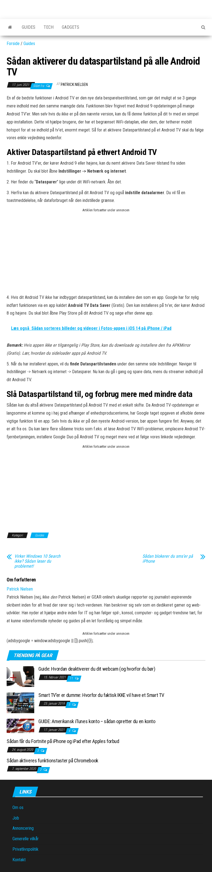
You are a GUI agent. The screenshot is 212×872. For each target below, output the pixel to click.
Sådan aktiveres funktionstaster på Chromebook (52, 760)
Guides (28, 27)
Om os (17, 807)
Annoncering (23, 828)
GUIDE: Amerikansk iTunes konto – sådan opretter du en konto (96, 721)
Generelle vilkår (25, 838)
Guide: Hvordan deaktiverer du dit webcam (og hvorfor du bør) (96, 669)
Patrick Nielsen (74, 84)
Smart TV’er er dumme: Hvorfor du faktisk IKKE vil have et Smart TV (101, 695)
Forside (13, 43)
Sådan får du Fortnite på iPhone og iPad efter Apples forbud (63, 741)
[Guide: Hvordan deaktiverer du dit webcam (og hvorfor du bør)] (20, 676)
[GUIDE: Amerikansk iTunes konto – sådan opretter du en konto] (20, 725)
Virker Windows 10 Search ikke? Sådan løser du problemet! (37, 561)
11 (72, 678)
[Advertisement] (106, 252)
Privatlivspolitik (25, 849)
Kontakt (19, 859)
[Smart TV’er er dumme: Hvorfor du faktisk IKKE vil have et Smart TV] (20, 702)
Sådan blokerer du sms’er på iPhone (167, 559)
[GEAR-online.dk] (10, 27)
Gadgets (70, 27)
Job (15, 818)
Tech (49, 27)
